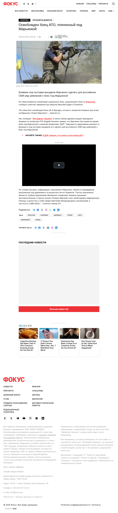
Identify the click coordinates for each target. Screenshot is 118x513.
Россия (32, 215)
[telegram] (17, 418)
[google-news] (36, 418)
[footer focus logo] (14, 379)
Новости (8, 386)
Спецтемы (91, 4)
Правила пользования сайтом (15, 404)
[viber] (30, 418)
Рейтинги (103, 4)
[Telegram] (32, 3)
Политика (71, 11)
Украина (84, 11)
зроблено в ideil (10, 509)
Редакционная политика (11, 410)
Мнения (80, 4)
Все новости (21, 11)
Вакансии (37, 399)
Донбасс (58, 215)
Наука (102, 11)
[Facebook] (24, 3)
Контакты (96, 505)
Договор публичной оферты (43, 404)
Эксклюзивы (37, 11)
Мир (94, 11)
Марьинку (90, 102)
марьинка (26, 220)
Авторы (36, 395)
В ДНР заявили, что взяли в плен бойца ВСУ (63, 135)
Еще (110, 11)
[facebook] (4, 418)
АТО (80, 215)
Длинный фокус (11, 395)
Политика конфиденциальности (75, 505)
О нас (6, 399)
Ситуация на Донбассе (42, 20)
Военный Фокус (55, 11)
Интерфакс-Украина (42, 118)
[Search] (113, 4)
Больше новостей (59, 309)
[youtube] (24, 418)
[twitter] (11, 418)
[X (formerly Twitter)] (28, 3)
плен (70, 215)
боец (38, 220)
